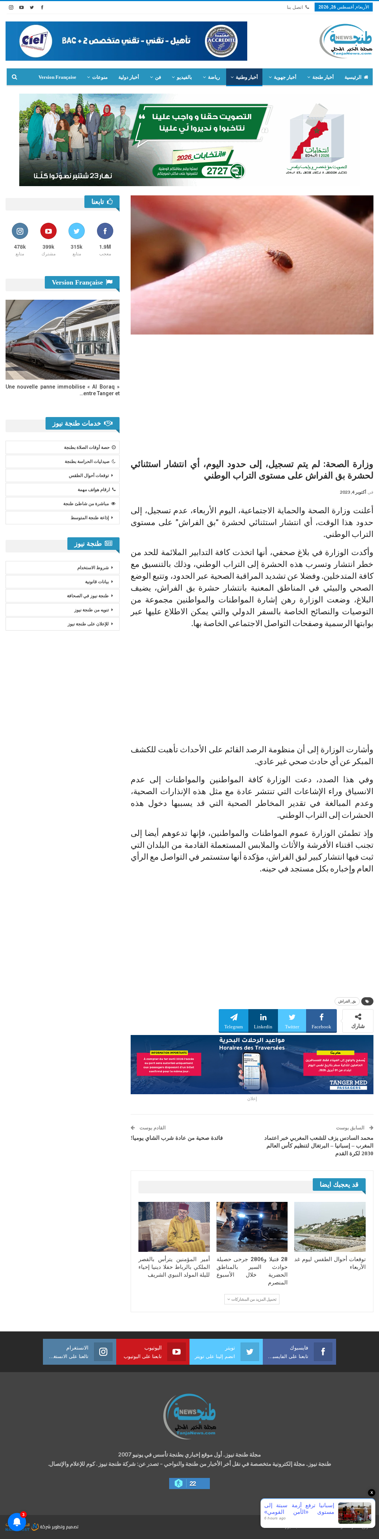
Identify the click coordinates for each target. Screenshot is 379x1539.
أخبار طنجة (323, 77)
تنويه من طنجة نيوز (91, 609)
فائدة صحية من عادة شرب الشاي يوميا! (177, 1138)
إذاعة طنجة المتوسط (90, 517)
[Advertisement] (252, 394)
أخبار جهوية (285, 77)
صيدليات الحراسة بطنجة (87, 461)
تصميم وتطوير (65, 1526)
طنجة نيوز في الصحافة (88, 595)
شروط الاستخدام (93, 567)
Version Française (57, 77)
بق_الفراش (347, 1001)
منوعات (100, 77)
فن (158, 77)
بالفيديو (184, 77)
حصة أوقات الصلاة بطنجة (87, 447)
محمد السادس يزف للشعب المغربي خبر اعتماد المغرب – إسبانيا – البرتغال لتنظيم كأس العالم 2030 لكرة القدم (318, 1145)
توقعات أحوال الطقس (89, 475)
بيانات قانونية (97, 581)
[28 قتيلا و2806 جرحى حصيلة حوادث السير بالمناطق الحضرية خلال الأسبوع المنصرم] (252, 1227)
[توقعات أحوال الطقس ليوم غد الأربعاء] (330, 1227)
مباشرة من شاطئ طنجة (86, 503)
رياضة (214, 77)
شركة (45, 1526)
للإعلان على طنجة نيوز (88, 623)
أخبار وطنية (247, 77)
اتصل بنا (295, 7)
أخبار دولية (128, 77)
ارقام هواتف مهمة (94, 489)
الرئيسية (353, 77)
